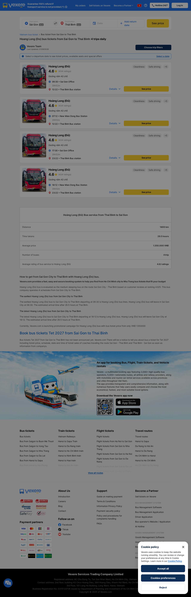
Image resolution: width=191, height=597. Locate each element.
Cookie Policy (175, 561)
